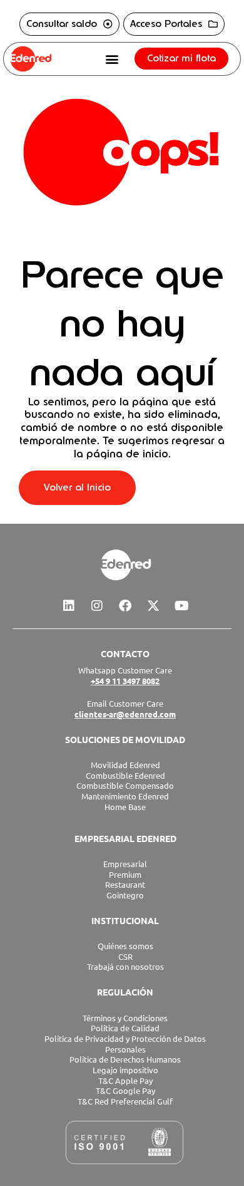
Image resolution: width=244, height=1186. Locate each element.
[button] (111, 58)
